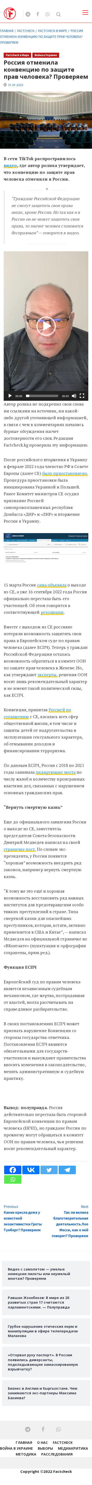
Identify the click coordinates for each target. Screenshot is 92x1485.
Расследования (57, 1454)
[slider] (42, 396)
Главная (24, 1442)
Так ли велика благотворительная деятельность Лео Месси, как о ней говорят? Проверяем (70, 1221)
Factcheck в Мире (17, 55)
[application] (46, 326)
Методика (26, 1454)
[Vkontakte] (30, 1170)
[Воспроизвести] (10, 395)
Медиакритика (73, 1448)
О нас (42, 1442)
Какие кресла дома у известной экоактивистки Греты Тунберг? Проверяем (23, 1218)
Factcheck (63, 1442)
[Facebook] (12, 1170)
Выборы (45, 1448)
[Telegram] (67, 1170)
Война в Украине (46, 55)
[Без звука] (74, 395)
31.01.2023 (15, 85)
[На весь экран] (81, 395)
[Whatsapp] (12, 1179)
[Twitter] (49, 1170)
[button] (46, 326)
